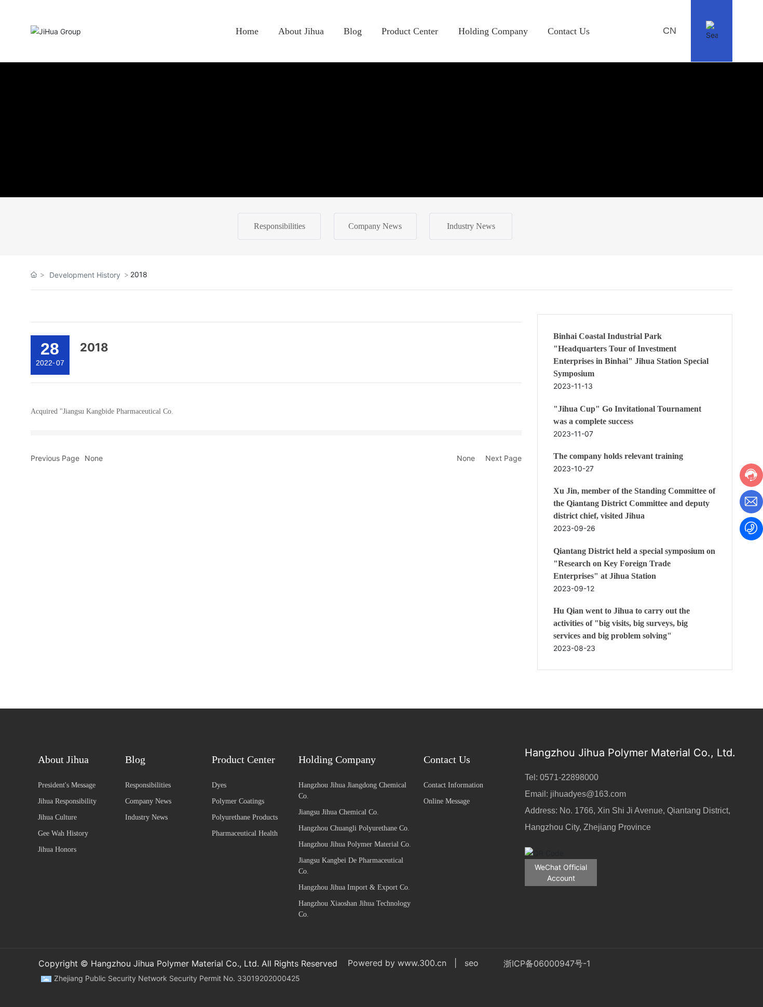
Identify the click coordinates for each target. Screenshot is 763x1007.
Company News (375, 226)
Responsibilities (279, 226)
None (94, 458)
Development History (84, 274)
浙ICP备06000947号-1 (546, 963)
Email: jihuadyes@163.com (575, 794)
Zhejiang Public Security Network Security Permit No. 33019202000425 (177, 978)
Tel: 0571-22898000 (561, 777)
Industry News (471, 226)
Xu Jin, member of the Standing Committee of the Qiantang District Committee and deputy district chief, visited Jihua (634, 503)
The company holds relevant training (618, 456)
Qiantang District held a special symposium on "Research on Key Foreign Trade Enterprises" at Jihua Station (634, 563)
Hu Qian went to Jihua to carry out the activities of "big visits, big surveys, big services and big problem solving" (621, 623)
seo (472, 963)
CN (669, 30)
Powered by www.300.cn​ (397, 963)
